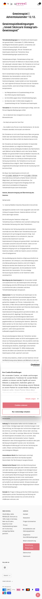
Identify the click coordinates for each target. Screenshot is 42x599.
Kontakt (25, 514)
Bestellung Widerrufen (29, 547)
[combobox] (6, 4)
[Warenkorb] (39, 4)
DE (8, 4)
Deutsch (6, 575)
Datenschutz (27, 552)
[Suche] (15, 4)
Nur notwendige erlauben (21, 412)
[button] (37, 595)
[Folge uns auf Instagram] (4, 567)
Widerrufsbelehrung (29, 541)
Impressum (26, 556)
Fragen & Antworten (29, 521)
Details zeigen (31, 399)
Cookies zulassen (21, 405)
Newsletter (26, 518)
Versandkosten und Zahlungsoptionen (29, 530)
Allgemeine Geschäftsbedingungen (30, 536)
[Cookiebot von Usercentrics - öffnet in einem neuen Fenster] (31, 365)
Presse (25, 525)
